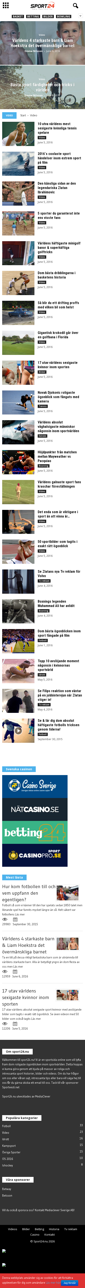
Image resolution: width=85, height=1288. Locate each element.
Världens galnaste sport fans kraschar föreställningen (59, 484)
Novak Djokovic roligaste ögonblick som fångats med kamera (58, 396)
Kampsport (9, 1145)
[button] (75, 6)
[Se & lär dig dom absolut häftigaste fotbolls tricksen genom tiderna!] (18, 731)
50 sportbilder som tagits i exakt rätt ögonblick (57, 544)
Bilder (48, 16)
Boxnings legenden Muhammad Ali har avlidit (56, 603)
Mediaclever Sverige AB (59, 1210)
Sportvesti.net (10, 1087)
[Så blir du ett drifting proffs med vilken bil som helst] (18, 313)
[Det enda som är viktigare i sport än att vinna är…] (18, 522)
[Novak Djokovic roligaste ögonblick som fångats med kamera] (18, 402)
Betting (33, 16)
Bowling (63, 16)
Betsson (7, 1195)
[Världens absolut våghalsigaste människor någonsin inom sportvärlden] (18, 432)
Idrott (42, 674)
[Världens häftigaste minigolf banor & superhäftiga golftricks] (18, 253)
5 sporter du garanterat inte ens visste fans (59, 215)
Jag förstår (69, 1283)
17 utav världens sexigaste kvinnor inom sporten (58, 365)
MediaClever (42, 1096)
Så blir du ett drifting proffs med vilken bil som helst (58, 305)
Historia (54, 1229)
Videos (12, 1229)
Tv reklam (44, 580)
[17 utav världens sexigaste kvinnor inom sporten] (18, 373)
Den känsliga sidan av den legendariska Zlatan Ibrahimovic (57, 187)
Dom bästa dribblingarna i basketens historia (56, 275)
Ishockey (7, 1165)
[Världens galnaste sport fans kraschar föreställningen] (18, 492)
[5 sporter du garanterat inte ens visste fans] (18, 223)
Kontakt (49, 1234)
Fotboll (43, 640)
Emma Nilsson (34, 51)
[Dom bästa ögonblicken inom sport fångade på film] (18, 641)
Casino (34, 1234)
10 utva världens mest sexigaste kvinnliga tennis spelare (57, 128)
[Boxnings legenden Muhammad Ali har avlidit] (18, 611)
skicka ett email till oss (36, 1082)
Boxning (43, 465)
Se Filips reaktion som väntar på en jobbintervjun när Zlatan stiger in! (60, 695)
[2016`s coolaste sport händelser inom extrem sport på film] (18, 164)
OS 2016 (7, 1159)
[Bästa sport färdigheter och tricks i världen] (42, 98)
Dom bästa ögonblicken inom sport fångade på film (59, 633)
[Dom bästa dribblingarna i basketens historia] (18, 283)
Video (42, 34)
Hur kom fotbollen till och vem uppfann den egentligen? (29, 893)
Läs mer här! (53, 1282)
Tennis (43, 406)
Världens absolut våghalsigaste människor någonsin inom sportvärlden (58, 426)
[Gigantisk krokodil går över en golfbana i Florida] (18, 343)
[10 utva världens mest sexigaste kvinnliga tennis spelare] (18, 134)
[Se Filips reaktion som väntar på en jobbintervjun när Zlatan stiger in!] (18, 701)
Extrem (42, 435)
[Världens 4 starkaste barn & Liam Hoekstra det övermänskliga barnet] (42, 54)
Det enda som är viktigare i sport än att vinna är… (58, 514)
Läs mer (20, 914)
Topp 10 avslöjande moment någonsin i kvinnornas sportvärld (58, 665)
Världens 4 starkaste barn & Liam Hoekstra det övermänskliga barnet (28, 945)
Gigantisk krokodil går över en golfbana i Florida (58, 335)
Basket (18, 16)
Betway (6, 1189)
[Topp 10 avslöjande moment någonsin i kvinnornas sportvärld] (18, 671)
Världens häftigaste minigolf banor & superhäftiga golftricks (59, 247)
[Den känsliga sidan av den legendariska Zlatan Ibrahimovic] (18, 193)
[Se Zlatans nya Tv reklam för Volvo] (18, 581)
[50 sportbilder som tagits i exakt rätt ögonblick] (18, 552)
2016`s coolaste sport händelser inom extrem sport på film (59, 158)
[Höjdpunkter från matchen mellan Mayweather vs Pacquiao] (18, 462)
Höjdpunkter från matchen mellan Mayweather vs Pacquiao (57, 456)
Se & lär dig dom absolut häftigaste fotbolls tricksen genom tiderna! (58, 725)
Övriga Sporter (11, 1152)
